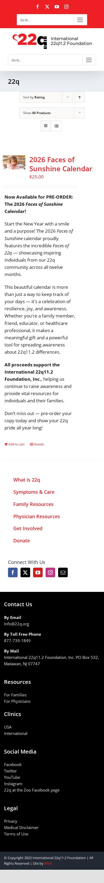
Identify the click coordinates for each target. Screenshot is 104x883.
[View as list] (56, 126)
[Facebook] (13, 572)
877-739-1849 (17, 640)
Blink (48, 863)
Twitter (10, 770)
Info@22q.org (16, 623)
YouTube (12, 777)
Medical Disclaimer (21, 827)
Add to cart (16, 444)
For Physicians (17, 701)
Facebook (13, 764)
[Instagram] (50, 572)
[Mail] (63, 572)
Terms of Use (16, 833)
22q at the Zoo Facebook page (31, 790)
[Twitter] (25, 572)
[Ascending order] (79, 97)
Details (39, 444)
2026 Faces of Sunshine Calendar (60, 164)
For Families (15, 694)
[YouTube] (38, 572)
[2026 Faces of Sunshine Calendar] (14, 162)
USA (7, 727)
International (15, 733)
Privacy (10, 821)
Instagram (13, 783)
